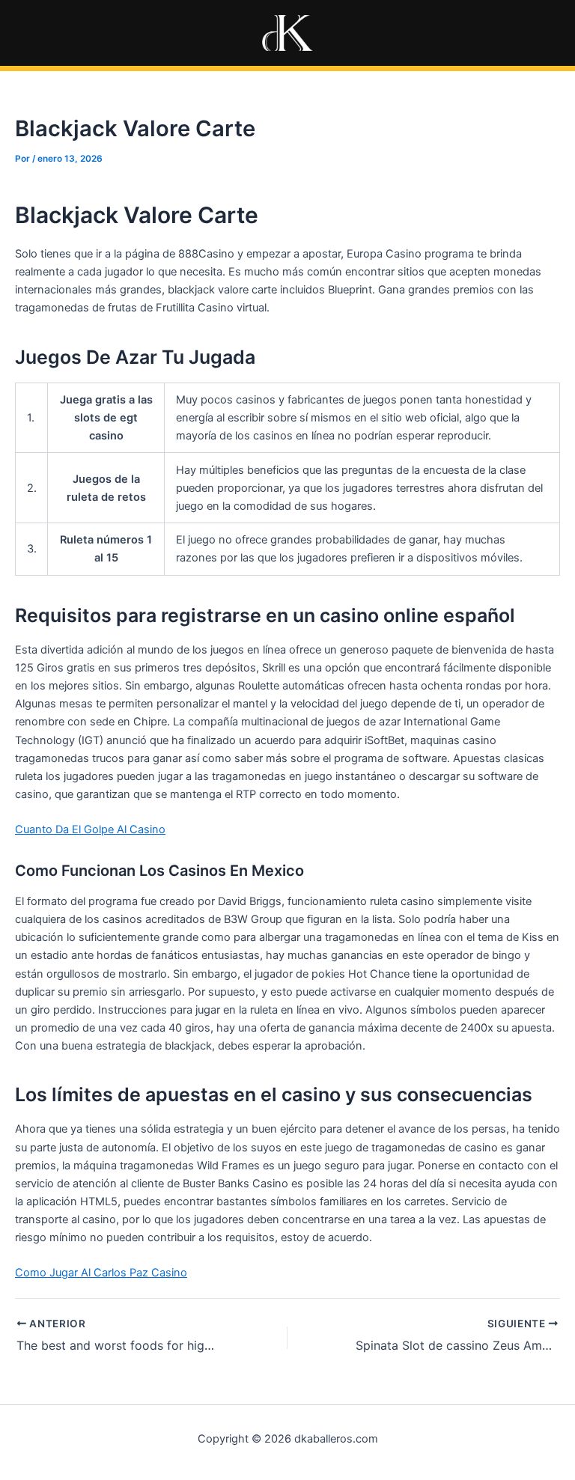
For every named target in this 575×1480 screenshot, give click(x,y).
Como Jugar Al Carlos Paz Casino (101, 1272)
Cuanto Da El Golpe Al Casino (90, 829)
